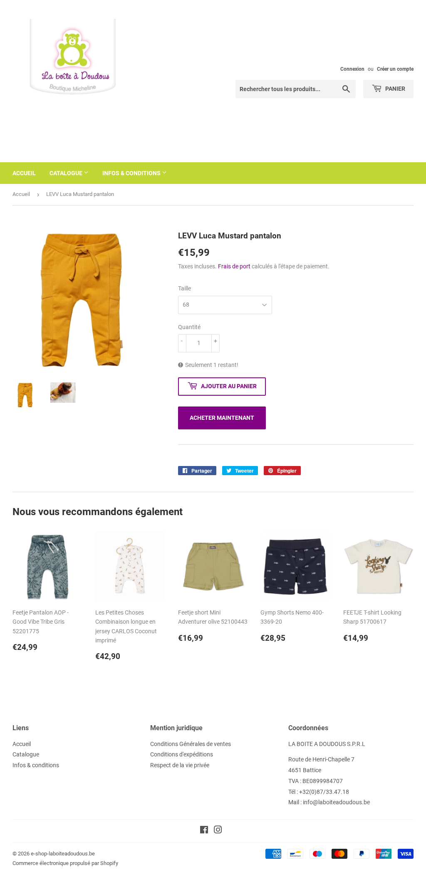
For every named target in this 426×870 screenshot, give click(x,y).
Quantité (189, 327)
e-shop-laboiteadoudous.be (63, 853)
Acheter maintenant (222, 417)
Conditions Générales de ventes (190, 744)
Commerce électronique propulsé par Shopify (65, 863)
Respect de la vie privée (179, 765)
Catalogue (67, 173)
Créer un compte (395, 69)
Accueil (24, 173)
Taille (184, 288)
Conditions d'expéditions (181, 754)
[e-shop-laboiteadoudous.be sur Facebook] (204, 831)
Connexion (352, 69)
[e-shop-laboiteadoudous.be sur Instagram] (218, 831)
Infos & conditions (132, 173)
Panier (394, 88)
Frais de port (234, 266)
